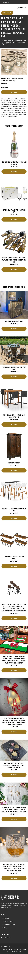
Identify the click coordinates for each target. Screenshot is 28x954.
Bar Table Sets (19, 78)
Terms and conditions (19, 949)
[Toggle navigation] (3, 7)
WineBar (6, 918)
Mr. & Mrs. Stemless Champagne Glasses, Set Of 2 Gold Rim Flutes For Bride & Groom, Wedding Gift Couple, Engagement (14, 809)
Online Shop (7, 13)
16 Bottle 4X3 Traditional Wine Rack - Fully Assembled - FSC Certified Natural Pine (14, 260)
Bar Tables (11, 78)
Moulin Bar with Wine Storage (14, 321)
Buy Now (14, 92)
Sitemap (18, 951)
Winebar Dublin (8, 921)
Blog (5, 927)
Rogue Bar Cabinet (14, 463)
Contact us (9, 949)
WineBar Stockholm (9, 924)
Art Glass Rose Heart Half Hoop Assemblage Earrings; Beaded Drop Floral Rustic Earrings (14, 765)
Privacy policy (11, 951)
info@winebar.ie (5, 2)
